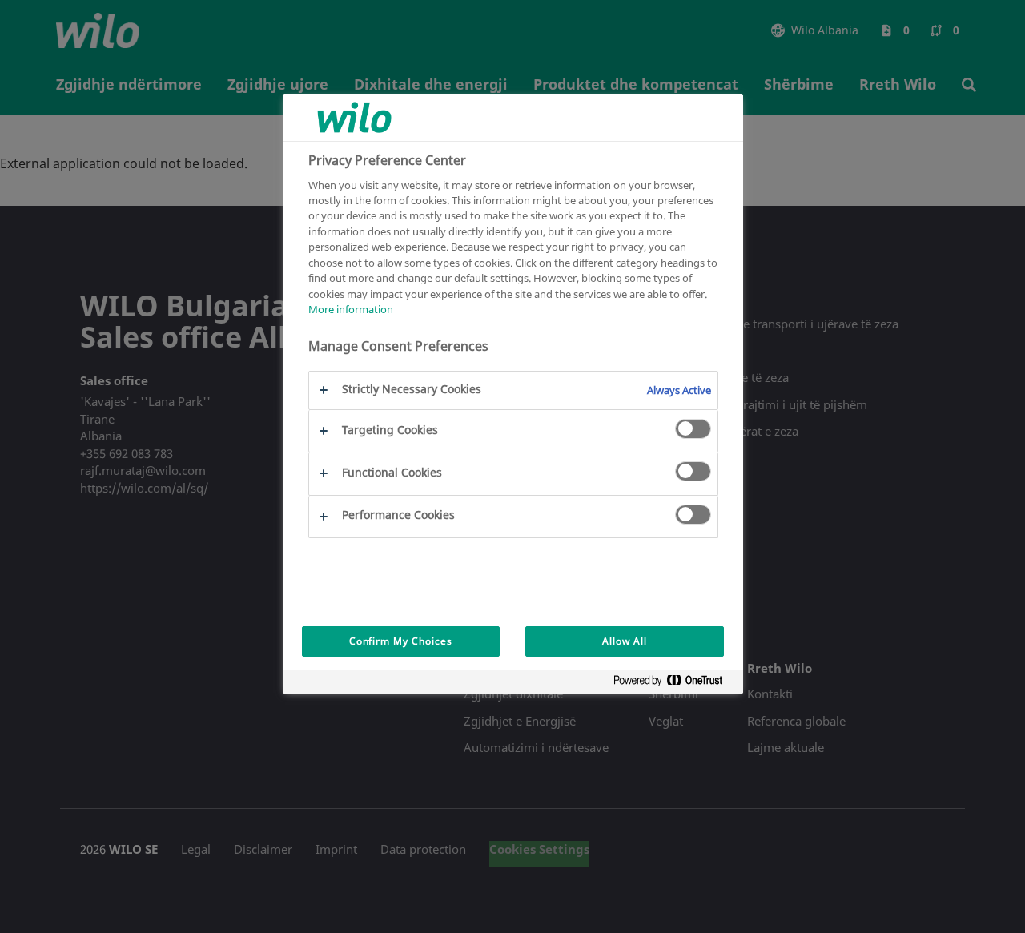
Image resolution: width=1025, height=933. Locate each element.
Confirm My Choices (400, 641)
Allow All (624, 641)
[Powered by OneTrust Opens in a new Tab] (674, 684)
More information (350, 309)
